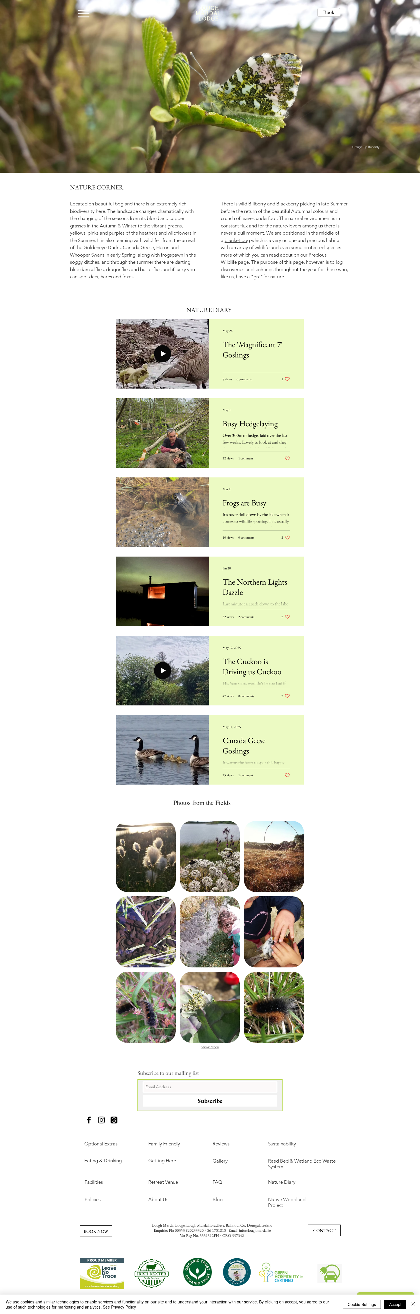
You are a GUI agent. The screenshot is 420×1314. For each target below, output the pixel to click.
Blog (218, 1199)
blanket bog (237, 240)
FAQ (217, 1182)
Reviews (221, 1144)
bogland (124, 204)
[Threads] (114, 1120)
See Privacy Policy (119, 1307)
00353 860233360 (189, 1230)
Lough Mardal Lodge (168, 1225)
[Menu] (83, 13)
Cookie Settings (362, 1304)
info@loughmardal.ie (255, 1230)
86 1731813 (216, 1230)
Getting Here (162, 1160)
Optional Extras (100, 1144)
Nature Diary (281, 1182)
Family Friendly (164, 1144)
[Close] (413, 1304)
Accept (395, 1304)
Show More (210, 1047)
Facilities (94, 1182)
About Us (158, 1199)
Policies (93, 1199)
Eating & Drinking (103, 1160)
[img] (146, 856)
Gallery (220, 1161)
